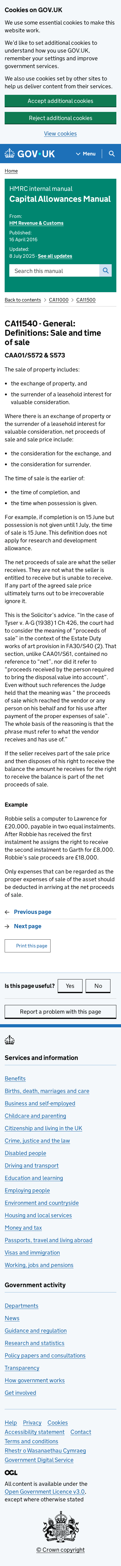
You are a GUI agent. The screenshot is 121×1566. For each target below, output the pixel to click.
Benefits (15, 1078)
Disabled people (25, 1153)
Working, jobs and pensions (39, 1265)
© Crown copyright (60, 1549)
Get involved (20, 1392)
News (12, 1318)
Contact (80, 1431)
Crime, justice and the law (37, 1140)
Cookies (57, 1422)
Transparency (22, 1367)
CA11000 (59, 300)
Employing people (27, 1190)
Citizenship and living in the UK (43, 1128)
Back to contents (23, 300)
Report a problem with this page (60, 1011)
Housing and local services (38, 1215)
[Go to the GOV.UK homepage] (30, 153)
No (102, 985)
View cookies (60, 133)
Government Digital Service (39, 1459)
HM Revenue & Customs (36, 223)
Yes (74, 985)
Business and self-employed (40, 1103)
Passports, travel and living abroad (48, 1240)
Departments (21, 1305)
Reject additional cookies (60, 118)
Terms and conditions (31, 1441)
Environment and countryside (42, 1202)
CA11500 (86, 300)
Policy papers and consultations (45, 1355)
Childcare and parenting (35, 1115)
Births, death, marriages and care (47, 1090)
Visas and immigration (32, 1252)
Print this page (31, 946)
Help (11, 1422)
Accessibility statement (35, 1431)
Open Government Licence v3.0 (45, 1491)
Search (105, 270)
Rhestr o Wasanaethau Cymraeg (45, 1450)
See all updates (55, 256)
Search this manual (39, 270)
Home (11, 171)
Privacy (32, 1422)
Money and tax (23, 1227)
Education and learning (34, 1177)
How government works (35, 1380)
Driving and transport (32, 1165)
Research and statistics (35, 1343)
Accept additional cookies (60, 100)
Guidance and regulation (36, 1330)
